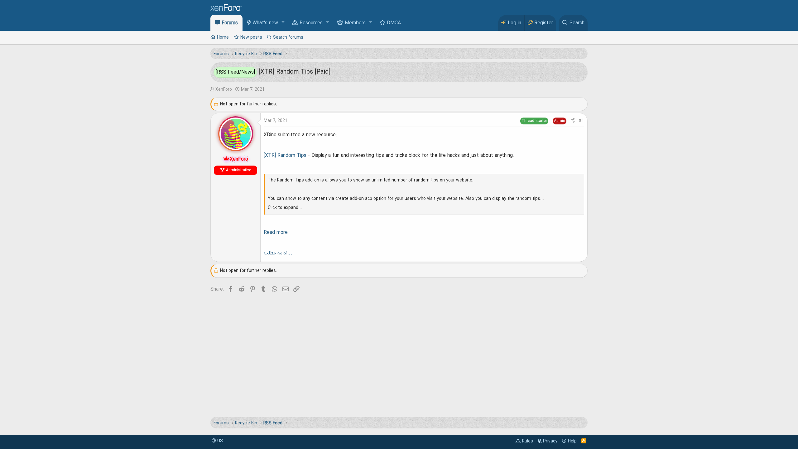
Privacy (550, 441)
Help (572, 441)
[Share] (573, 120)
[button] (283, 22)
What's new (265, 23)
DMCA (394, 23)
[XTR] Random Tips (285, 155)
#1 (581, 120)
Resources (311, 23)
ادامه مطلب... (278, 253)
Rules (527, 441)
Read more (276, 232)
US (219, 440)
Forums (230, 23)
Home (223, 37)
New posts (251, 37)
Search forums (288, 37)
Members (355, 23)
